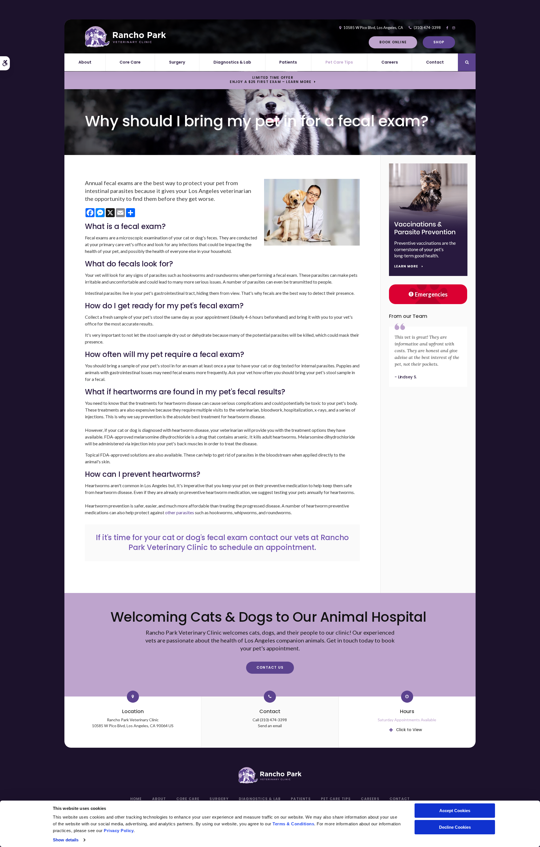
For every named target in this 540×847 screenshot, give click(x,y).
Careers (389, 62)
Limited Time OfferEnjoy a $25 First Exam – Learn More (270, 80)
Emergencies (431, 294)
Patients (288, 62)
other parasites (179, 512)
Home (136, 798)
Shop (439, 42)
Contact (435, 62)
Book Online (393, 42)
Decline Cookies (455, 827)
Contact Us (270, 667)
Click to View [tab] (409, 730)
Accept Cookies (454, 810)
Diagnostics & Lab (232, 62)
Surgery (177, 62)
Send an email (270, 725)
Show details (65, 839)
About (84, 62)
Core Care (130, 62)
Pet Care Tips (339, 62)
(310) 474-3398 (427, 27)
